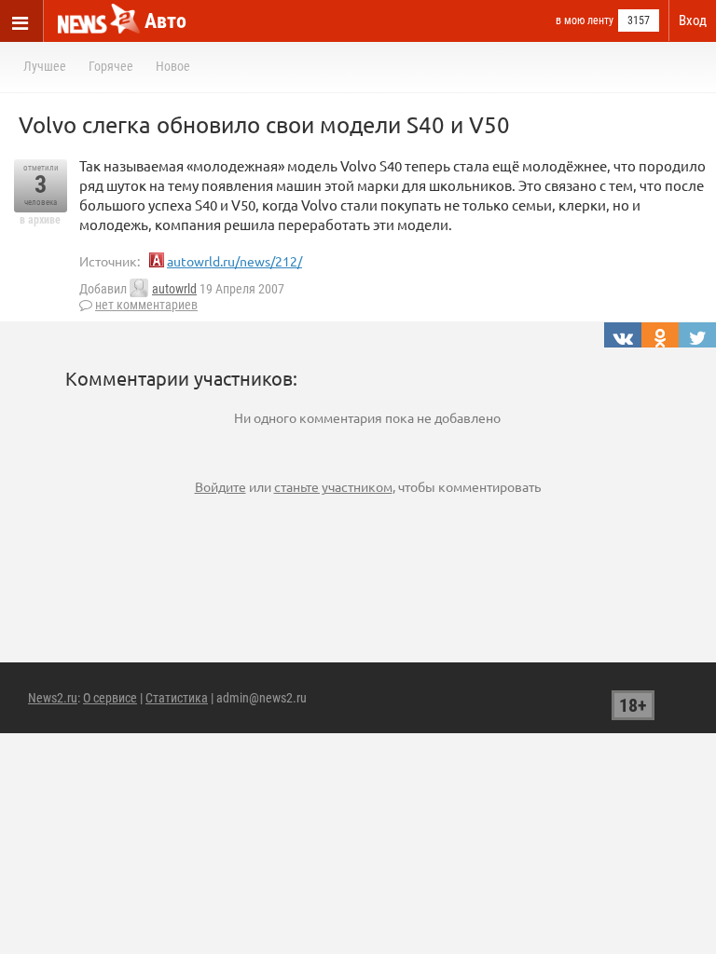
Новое (173, 66)
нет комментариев (146, 304)
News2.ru (52, 697)
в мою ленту (584, 20)
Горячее (111, 66)
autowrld (174, 288)
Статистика (176, 697)
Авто (165, 21)
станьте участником (333, 486)
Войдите (220, 486)
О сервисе (110, 697)
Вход (693, 20)
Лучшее (44, 66)
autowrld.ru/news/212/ (234, 260)
